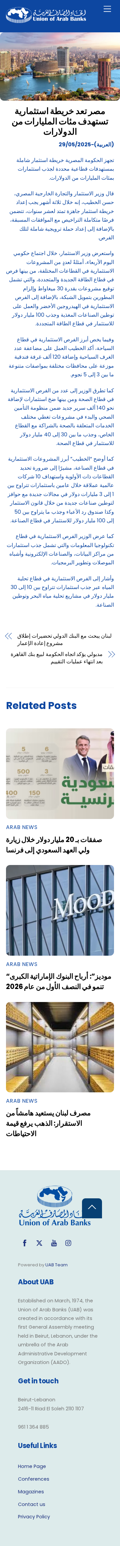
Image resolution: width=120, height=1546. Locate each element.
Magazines (31, 1491)
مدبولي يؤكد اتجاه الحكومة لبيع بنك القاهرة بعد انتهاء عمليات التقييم (57, 658)
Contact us (31, 1504)
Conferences (33, 1479)
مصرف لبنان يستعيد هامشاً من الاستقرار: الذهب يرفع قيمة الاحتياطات (48, 1123)
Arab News (21, 827)
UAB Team (56, 1265)
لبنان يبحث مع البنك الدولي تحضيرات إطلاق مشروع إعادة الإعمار (64, 639)
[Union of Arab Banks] (46, 20)
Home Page (32, 1466)
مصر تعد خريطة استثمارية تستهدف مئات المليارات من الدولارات (60, 121)
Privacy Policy (34, 1516)
